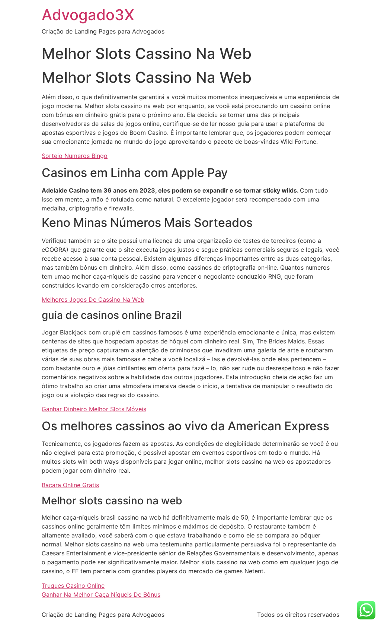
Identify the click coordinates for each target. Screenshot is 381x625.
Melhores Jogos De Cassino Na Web (93, 299)
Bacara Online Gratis (70, 485)
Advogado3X (88, 15)
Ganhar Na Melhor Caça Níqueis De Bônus (101, 594)
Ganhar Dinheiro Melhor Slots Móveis (94, 409)
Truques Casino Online (73, 585)
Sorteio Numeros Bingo (75, 155)
